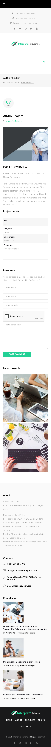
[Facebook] (14, 28)
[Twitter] (20, 28)
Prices (41, 720)
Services (7, 62)
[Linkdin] (31, 28)
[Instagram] (26, 28)
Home (6, 55)
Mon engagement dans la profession (21, 661)
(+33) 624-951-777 (27, 13)
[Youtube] (37, 28)
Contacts (7, 69)
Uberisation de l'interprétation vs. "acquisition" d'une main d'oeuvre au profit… (25, 627)
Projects (30, 720)
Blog (5, 65)
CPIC (15, 449)
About (6, 58)
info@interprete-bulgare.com (25, 23)
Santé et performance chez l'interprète (23, 694)
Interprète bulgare (14, 121)
